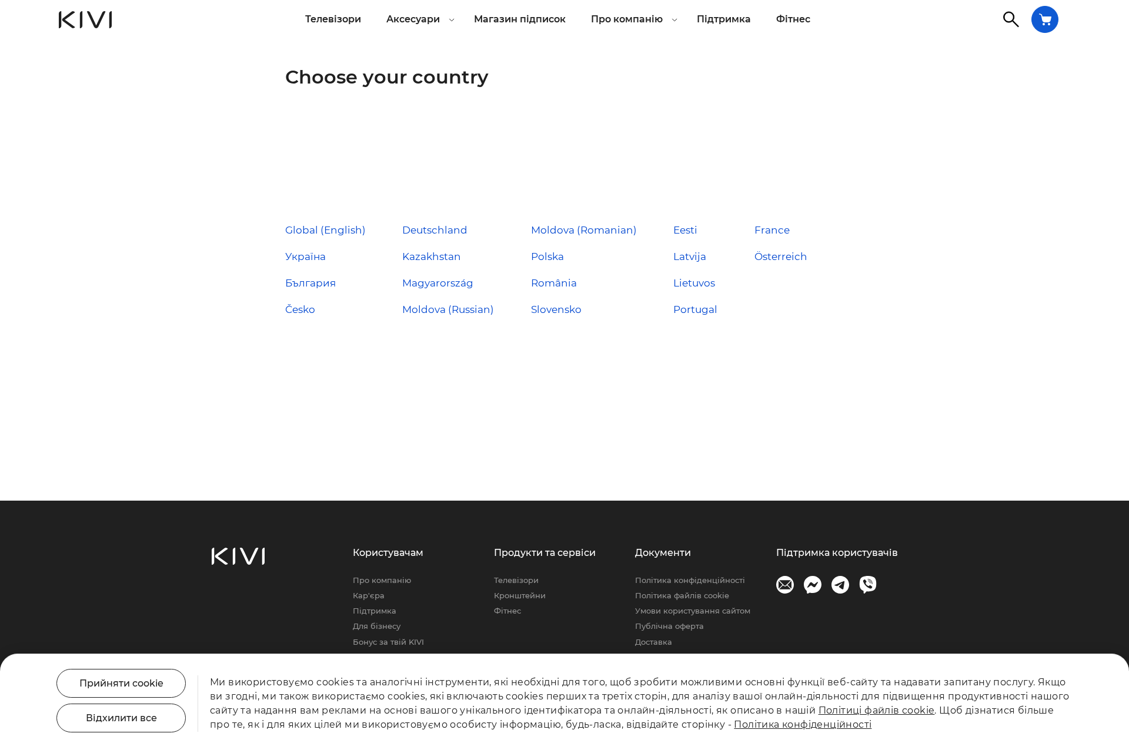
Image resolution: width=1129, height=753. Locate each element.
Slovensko (556, 309)
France (772, 230)
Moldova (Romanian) (584, 230)
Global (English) (325, 230)
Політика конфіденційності (690, 580)
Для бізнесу (376, 626)
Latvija (689, 256)
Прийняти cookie (121, 683)
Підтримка (724, 19)
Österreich (780, 256)
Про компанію (382, 580)
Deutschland (434, 230)
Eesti (685, 230)
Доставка (653, 642)
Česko (300, 309)
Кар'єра (369, 595)
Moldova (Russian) (448, 309)
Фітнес (793, 19)
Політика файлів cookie (682, 595)
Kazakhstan (431, 256)
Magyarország (437, 283)
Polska (547, 256)
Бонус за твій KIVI (388, 642)
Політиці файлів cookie (877, 710)
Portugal (695, 309)
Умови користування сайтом (692, 611)
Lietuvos (694, 283)
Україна (305, 256)
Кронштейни (520, 595)
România (554, 283)
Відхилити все (121, 718)
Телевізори (333, 19)
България (310, 283)
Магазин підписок (520, 19)
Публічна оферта (669, 626)
